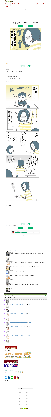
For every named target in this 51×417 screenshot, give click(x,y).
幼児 (19, 4)
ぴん (29, 304)
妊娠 (25, 3)
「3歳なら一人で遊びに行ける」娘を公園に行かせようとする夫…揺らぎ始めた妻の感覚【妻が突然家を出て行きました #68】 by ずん (27, 266)
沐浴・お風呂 (27, 398)
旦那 (37, 4)
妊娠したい (19, 3)
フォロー (7, 225)
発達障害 (16, 235)
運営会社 (6, 384)
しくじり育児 (31, 4)
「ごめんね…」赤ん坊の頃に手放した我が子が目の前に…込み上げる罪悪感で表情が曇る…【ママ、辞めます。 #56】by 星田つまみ (26, 253)
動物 (42, 4)
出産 (19, 395)
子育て (31, 3)
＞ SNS (33, 232)
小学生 (25, 4)
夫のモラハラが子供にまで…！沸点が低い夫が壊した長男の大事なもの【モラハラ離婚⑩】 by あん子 (23, 275)
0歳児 (37, 3)
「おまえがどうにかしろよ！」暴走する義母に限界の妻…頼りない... (18, 326)
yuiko (29, 326)
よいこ (8, 63)
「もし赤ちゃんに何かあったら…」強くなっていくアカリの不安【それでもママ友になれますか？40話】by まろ (24, 284)
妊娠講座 (20, 392)
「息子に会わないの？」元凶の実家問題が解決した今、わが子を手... (18, 317)
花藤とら (30, 322)
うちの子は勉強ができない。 (21, 235)
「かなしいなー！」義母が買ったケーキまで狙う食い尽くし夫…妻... (18, 335)
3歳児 (13, 4)
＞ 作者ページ (20, 232)
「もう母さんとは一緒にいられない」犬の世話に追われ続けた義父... (18, 322)
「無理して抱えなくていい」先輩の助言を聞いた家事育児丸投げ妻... (18, 304)
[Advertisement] (25, 15)
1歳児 (43, 3)
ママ (10, 235)
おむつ (19, 398)
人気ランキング (7, 3)
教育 (14, 235)
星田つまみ (30, 317)
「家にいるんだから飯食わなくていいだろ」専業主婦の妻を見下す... (18, 313)
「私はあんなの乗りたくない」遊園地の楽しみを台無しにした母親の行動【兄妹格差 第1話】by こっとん (23, 271)
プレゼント (7, 6)
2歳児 (7, 4)
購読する (6, 293)
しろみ (29, 313)
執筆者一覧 (13, 3)
